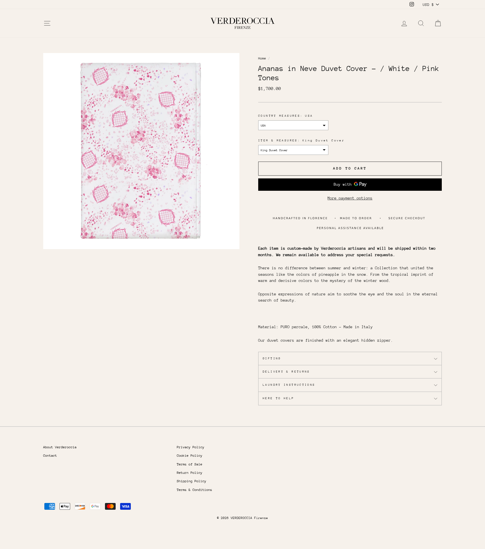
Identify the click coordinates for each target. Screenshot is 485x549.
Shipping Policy (191, 481)
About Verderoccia (60, 447)
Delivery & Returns (286, 371)
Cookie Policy (189, 456)
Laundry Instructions (289, 385)
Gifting (272, 358)
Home (262, 58)
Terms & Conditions (194, 490)
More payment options (350, 198)
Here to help (278, 398)
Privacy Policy (190, 447)
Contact (50, 456)
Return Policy (189, 473)
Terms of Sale (189, 464)
